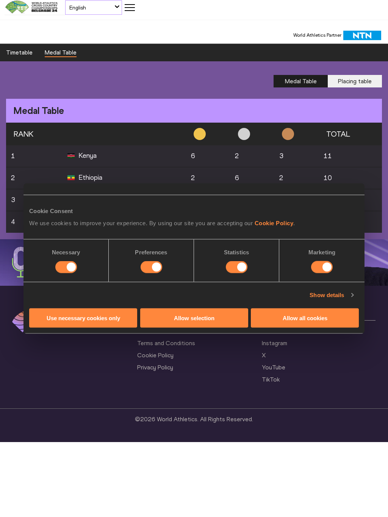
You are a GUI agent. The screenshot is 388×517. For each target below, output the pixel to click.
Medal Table (61, 52)
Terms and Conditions (166, 343)
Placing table (355, 81)
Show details (327, 295)
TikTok (271, 379)
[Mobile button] (129, 7)
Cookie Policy (274, 223)
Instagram (274, 343)
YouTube (273, 367)
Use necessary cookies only (83, 318)
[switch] (151, 267)
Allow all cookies (305, 318)
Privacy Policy (155, 367)
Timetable (19, 52)
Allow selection (194, 318)
